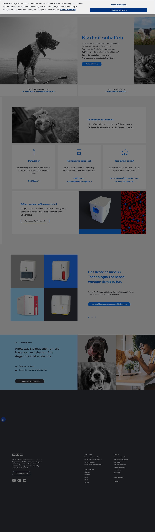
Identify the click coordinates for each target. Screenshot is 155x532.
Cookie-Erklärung (68, 9)
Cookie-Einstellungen (118, 4)
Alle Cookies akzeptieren (118, 10)
